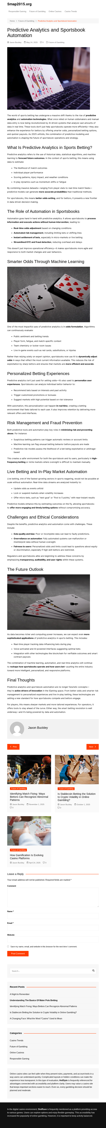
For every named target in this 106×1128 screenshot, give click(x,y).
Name (10, 911)
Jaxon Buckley (15, 42)
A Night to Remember (19, 994)
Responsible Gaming (17, 11)
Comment (11, 886)
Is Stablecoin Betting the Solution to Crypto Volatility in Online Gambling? (77, 797)
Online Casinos (55, 11)
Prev (15, 747)
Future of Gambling (37, 11)
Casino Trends (71, 11)
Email (10, 923)
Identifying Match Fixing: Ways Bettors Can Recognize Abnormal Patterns (29, 796)
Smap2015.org (19, 4)
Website (10, 935)
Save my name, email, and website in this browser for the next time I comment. (43, 946)
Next (91, 747)
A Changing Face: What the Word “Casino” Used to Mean (36, 1018)
